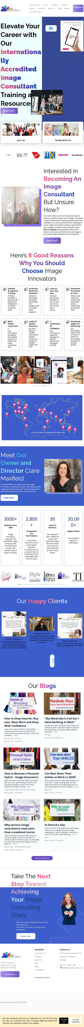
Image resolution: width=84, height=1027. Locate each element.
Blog (59, 8)
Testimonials (39, 970)
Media (66, 8)
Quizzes (32, 8)
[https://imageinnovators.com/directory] (42, 417)
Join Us (45, 5)
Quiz (36, 963)
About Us (51, 8)
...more (15, 735)
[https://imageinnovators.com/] (10, 8)
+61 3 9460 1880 (69, 965)
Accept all (64, 1021)
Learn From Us (34, 5)
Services (64, 5)
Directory (41, 8)
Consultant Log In (35, 12)
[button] (22, 718)
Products (54, 5)
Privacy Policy (22, 1002)
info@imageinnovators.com (73, 968)
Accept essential (75, 1021)
